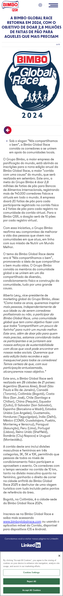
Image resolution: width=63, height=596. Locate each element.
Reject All (31, 581)
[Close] (59, 555)
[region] (31, 573)
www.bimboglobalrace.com (22, 521)
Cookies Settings (31, 572)
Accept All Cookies (31, 590)
